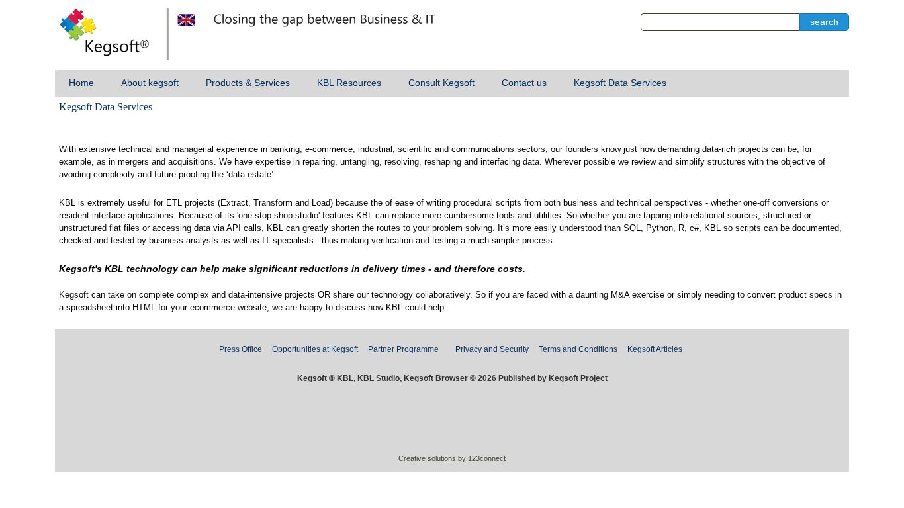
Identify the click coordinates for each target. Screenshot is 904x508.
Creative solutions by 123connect (452, 458)
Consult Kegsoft (441, 83)
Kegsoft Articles (654, 349)
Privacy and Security (492, 349)
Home (81, 83)
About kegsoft (150, 83)
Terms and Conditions (578, 349)
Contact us (524, 83)
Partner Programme (403, 349)
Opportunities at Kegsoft (315, 349)
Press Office (240, 349)
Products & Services (248, 83)
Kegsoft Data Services (620, 83)
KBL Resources (349, 83)
